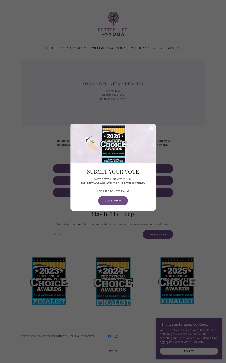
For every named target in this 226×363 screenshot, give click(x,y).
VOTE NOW (113, 200)
